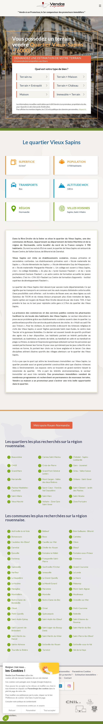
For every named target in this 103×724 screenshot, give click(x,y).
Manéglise (16, 589)
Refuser (12, 710)
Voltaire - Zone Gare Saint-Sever (51, 503)
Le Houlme (16, 583)
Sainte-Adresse (18, 644)
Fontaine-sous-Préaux (83, 553)
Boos (44, 537)
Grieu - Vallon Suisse (82, 471)
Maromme (46, 589)
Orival (44, 608)
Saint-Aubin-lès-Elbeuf (52, 619)
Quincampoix (48, 614)
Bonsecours (17, 537)
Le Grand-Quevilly (50, 578)
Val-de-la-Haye (79, 650)
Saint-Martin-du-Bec (82, 627)
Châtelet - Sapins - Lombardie (81, 458)
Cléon (75, 542)
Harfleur (15, 572)
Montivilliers (17, 594)
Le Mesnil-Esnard (49, 583)
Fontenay (16, 558)
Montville (46, 594)
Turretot (46, 650)
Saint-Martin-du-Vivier (52, 636)
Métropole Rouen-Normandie (52, 425)
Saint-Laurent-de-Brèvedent (19, 629)
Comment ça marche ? (62, 675)
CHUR (14, 465)
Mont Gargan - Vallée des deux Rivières (51, 480)
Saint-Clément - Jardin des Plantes (82, 489)
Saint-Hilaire (17, 496)
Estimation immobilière (85, 675)
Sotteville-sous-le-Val (82, 644)
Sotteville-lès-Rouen (51, 644)
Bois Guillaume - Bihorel (83, 531)
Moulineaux (78, 594)
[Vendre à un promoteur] (50, 5)
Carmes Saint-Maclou (51, 457)
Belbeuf (45, 531)
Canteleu (77, 537)
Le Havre (77, 578)
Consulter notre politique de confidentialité (20, 702)
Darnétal (15, 547)
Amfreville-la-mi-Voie (21, 531)
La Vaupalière (17, 578)
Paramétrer (31, 710)
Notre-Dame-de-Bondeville (19, 601)
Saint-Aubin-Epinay (20, 619)
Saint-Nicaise (78, 496)
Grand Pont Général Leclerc (51, 472)
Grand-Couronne (80, 567)
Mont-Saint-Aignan (81, 589)
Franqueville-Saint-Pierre (50, 560)
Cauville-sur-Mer (49, 542)
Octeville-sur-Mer (81, 600)
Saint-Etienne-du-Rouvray (81, 620)
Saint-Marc (47, 496)
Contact (68, 678)
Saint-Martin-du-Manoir (19, 637)
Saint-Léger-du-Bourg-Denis (52, 629)
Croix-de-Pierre (49, 465)
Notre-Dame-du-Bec (51, 600)
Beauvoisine (17, 457)
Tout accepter (49, 710)
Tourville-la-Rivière (20, 650)
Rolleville (77, 614)
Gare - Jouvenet (80, 465)
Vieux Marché (17, 501)
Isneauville (46, 572)
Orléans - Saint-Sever (82, 479)
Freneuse (77, 558)
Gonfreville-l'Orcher (51, 567)
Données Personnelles (59, 671)
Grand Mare (17, 471)
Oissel (14, 608)
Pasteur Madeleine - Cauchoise (20, 489)
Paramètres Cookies (81, 671)
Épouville (15, 553)
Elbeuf (76, 547)
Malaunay (77, 583)
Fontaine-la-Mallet (50, 553)
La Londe (77, 572)
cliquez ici (82, 109)
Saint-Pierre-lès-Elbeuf (83, 636)
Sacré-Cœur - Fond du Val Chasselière (51, 489)
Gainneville (16, 567)
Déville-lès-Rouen (50, 547)
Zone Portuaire (80, 501)
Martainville (16, 479)
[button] (5, 718)
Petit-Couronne (80, 608)
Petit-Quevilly (18, 614)
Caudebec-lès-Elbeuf (21, 542)
